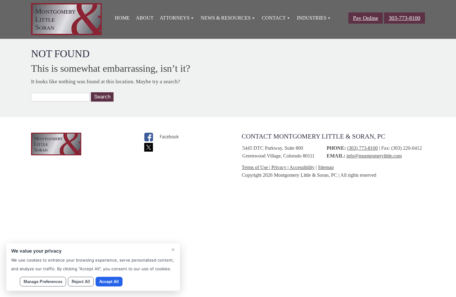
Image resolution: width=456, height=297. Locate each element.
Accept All (109, 281)
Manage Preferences (43, 281)
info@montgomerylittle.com (374, 155)
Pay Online (365, 18)
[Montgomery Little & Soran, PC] (66, 33)
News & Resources (226, 18)
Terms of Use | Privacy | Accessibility (278, 167)
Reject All (81, 281)
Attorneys (175, 18)
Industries (311, 18)
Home (122, 18)
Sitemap (326, 167)
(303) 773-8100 (362, 148)
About (145, 18)
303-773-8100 (404, 18)
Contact (274, 18)
